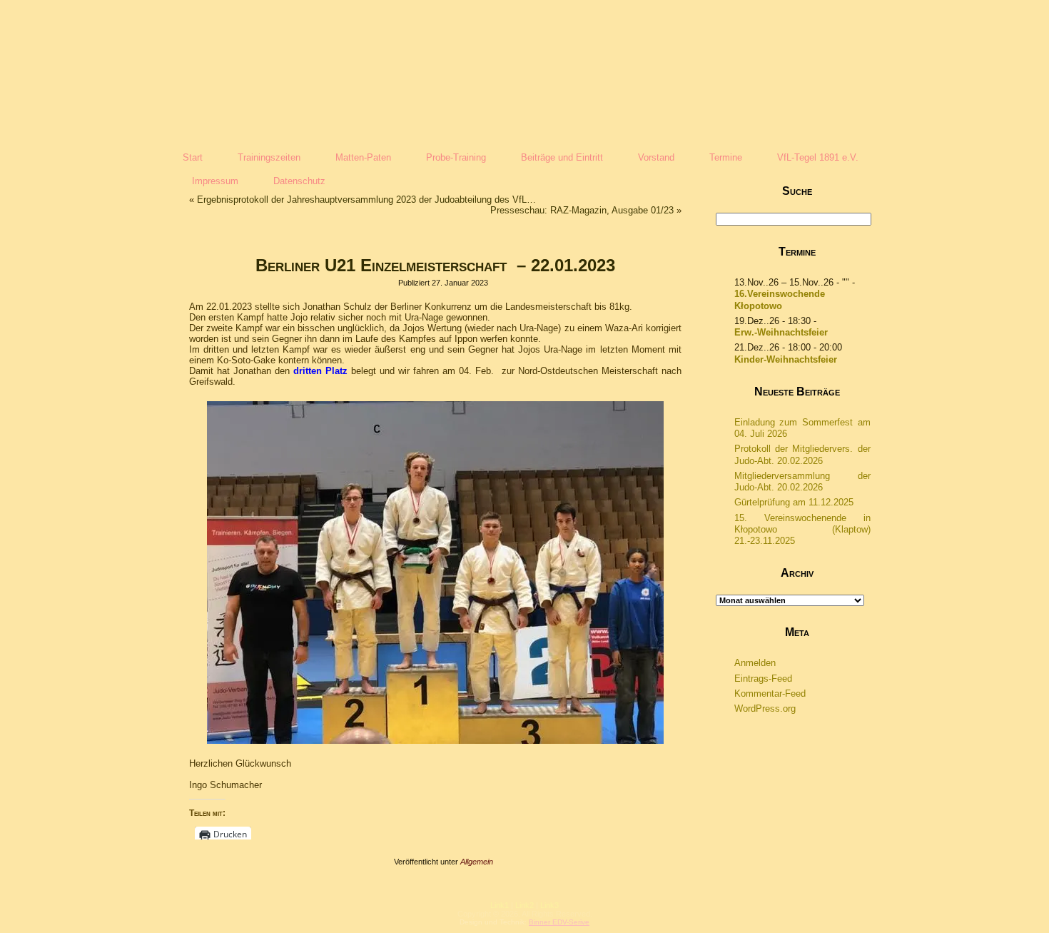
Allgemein (476, 861)
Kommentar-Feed (770, 693)
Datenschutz (299, 181)
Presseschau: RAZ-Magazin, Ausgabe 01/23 (582, 210)
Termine (725, 157)
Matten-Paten (363, 157)
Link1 (499, 905)
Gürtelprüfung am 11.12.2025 (793, 502)
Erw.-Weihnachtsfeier (781, 332)
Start (193, 157)
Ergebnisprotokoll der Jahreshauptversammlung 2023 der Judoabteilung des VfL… (366, 199)
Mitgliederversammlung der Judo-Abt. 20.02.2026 (802, 481)
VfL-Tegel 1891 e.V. (817, 157)
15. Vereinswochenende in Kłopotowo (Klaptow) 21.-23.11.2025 (802, 530)
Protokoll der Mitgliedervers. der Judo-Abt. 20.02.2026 (802, 454)
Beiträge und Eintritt (562, 157)
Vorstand (656, 157)
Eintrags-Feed (763, 678)
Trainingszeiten (269, 157)
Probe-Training (456, 157)
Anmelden (755, 662)
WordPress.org (765, 708)
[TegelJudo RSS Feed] (439, 915)
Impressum (215, 181)
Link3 (549, 905)
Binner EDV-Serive (559, 922)
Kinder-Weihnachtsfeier (785, 359)
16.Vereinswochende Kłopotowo (779, 299)
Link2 (524, 905)
